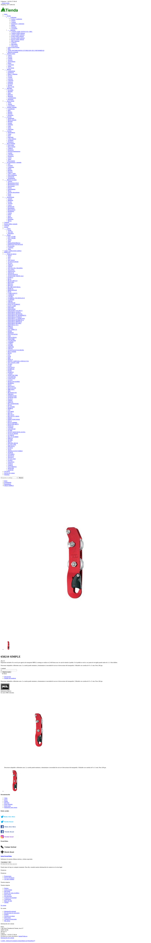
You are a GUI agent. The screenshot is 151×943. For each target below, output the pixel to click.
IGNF (9, 356)
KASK (10, 366)
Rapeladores (11, 208)
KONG (10, 370)
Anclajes (10, 60)
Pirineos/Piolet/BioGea (14, 243)
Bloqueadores (11, 209)
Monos (10, 221)
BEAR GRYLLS (12, 280)
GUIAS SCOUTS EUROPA (16, 350)
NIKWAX (10, 394)
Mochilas (8, 88)
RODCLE (10, 425)
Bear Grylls (11, 87)
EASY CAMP (12, 306)
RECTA (10, 413)
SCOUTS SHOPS (13, 433)
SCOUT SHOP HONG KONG (16, 432)
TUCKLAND (12, 459)
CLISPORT (11, 299)
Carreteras (10, 247)
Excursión (10, 90)
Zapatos (10, 123)
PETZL (10, 405)
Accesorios (14, 28)
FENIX (10, 331)
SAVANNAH (11, 429)
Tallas (5, 798)
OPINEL (10, 400)
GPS (9, 164)
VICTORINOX (12, 466)
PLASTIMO (11, 407)
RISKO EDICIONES (14, 419)
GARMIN (10, 342)
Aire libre (10, 232)
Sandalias (10, 124)
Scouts (7, 16)
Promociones (7, 876)
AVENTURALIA (13, 274)
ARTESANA (11, 271)
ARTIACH (11, 273)
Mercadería (14, 44)
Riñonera (10, 94)
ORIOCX (10, 402)
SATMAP (10, 427)
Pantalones (11, 150)
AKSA (10, 255)
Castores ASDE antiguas (18, 33)
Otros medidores (12, 175)
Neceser (10, 85)
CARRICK (11, 295)
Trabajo (13, 20)
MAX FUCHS (12, 388)
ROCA (10, 421)
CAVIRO (10, 296)
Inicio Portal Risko (6, 856)
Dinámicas (11, 142)
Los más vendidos (9, 879)
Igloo (9, 110)
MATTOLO (11, 386)
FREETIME (11, 339)
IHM (9, 358)
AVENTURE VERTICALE (16, 276)
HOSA (10, 353)
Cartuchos (10, 80)
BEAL (9, 279)
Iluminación (11, 206)
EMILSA (10, 326)
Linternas (10, 82)
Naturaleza (11, 233)
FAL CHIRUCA (12, 329)
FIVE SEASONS (13, 334)
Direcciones (7, 917)
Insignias (11, 30)
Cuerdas (10, 58)
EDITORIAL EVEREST (15, 317)
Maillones (10, 200)
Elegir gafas (7, 806)
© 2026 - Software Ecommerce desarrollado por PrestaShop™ (18, 941)
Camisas (13, 22)
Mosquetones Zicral (13, 183)
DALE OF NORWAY (14, 304)
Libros (7, 228)
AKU (9, 257)
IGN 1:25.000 (11, 236)
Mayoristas (7, 891)
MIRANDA (11, 389)
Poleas (9, 63)
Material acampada (13, 52)
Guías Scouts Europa (13, 47)
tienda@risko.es (23, 936)
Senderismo (11, 118)
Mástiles (10, 112)
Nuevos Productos (9, 877)
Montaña (10, 91)
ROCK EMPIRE (12, 422)
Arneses (10, 57)
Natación (6, 225)
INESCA (10, 359)
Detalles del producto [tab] (10, 678)
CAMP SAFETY (12, 293)
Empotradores (11, 189)
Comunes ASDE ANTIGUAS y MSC (21, 31)
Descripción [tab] (7, 676)
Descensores (11, 186)
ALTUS (10, 263)
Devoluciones (8, 896)
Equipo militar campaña (10, 224)
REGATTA (11, 414)
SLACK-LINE (12, 444)
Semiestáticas (11, 132)
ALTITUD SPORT (13, 262)
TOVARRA (11, 454)
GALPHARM (12, 340)
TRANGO (11, 457)
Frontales (10, 165)
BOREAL (10, 288)
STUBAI (10, 448)
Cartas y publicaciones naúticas (12, 250)
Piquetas (10, 113)
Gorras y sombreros (16, 19)
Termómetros (11, 178)
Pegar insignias (8, 804)
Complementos (12, 98)
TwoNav (10, 460)
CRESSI (10, 301)
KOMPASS (11, 369)
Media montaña (12, 120)
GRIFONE (11, 347)
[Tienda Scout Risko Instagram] (10, 838)
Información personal (10, 911)
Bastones (10, 172)
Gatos (9, 126)
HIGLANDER (12, 351)
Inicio (5, 14)
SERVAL (10, 438)
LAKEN (10, 373)
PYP (9, 410)
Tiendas (6, 902)
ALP (9, 258)
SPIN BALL (11, 446)
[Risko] (10, 828)
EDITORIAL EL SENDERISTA (17, 315)
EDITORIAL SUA (13, 325)
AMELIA (10, 265)
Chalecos (10, 148)
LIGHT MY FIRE (13, 375)
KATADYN (11, 367)
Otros (9, 93)
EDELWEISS (11, 309)
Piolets (9, 168)
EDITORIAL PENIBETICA (16, 320)
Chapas (10, 213)
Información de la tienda (7, 938)
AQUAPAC (11, 269)
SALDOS (7, 471)
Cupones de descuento (10, 919)
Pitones (10, 187)
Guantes (10, 153)
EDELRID (11, 307)
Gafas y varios (12, 173)
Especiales (10, 129)
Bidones (10, 217)
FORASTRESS (12, 337)
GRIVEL (10, 348)
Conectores (11, 64)
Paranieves (11, 156)
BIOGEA (10, 284)
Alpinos (10, 104)
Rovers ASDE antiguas (17, 39)
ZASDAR (10, 470)
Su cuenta (3, 905)
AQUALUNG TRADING (15, 268)
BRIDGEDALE (12, 290)
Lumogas (10, 79)
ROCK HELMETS (13, 424)
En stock (3, 692)
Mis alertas (7, 921)
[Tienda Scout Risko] (10, 833)
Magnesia (10, 96)
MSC (9, 49)
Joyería (6, 227)
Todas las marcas (10, 254)
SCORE (10, 430)
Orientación (11, 176)
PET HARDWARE (13, 403)
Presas (9, 194)
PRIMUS (10, 408)
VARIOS (10, 465)
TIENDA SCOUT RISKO (15, 451)
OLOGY (10, 399)
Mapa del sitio (8, 901)
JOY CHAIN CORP (13, 362)
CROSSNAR (11, 303)
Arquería (6, 222)
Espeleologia (9, 197)
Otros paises (14, 46)
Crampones (11, 167)
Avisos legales (8, 890)
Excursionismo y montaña (12, 162)
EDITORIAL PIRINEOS (15, 321)
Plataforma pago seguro (10, 807)
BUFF (9, 291)
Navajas (10, 75)
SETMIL (10, 440)
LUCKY (10, 380)
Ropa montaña (9, 143)
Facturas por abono (9, 916)
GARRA (10, 343)
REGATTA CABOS (13, 416)
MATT (10, 384)
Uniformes (12, 17)
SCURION (11, 435)
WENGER (11, 468)
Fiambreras (11, 72)
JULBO (10, 364)
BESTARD (11, 282)
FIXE (9, 336)
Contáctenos (7, 899)
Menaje (7, 69)
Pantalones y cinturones (17, 23)
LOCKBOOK (12, 377)
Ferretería (10, 83)
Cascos (10, 55)
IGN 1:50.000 (11, 238)
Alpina (9, 239)
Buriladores (11, 211)
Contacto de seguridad (10, 897)
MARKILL (11, 383)
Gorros (10, 157)
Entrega (6, 888)
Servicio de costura (9, 473)
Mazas (9, 191)
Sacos (5, 799)
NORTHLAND (12, 397)
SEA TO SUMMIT (13, 437)
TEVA (9, 449)
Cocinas (10, 77)
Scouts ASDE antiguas (17, 36)
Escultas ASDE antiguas (18, 38)
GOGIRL (10, 345)
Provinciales (11, 246)
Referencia (4, 691)
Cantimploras (11, 71)
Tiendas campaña (10, 107)
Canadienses (11, 109)
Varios (9, 66)
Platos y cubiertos (12, 74)
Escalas (10, 202)
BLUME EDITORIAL (14, 287)
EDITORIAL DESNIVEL (15, 314)
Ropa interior (11, 161)
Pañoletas (13, 27)
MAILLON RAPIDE (14, 381)
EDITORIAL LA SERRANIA (16, 318)
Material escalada (10, 180)
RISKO (10, 418)
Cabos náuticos (12, 139)
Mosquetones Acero (13, 184)
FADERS (10, 328)
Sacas (9, 216)
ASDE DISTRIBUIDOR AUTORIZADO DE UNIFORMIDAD (26, 50)
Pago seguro (7, 894)
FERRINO (11, 332)
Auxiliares (10, 140)
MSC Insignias (15, 41)
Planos (7, 235)
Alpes (9, 249)
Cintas (9, 134)
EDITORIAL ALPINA (14, 312)
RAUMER (11, 411)
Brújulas (10, 170)
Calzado (8, 116)
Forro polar (11, 145)
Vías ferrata (11, 68)
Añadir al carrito (6, 672)
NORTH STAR (12, 396)
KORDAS (11, 372)
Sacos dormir (9, 101)
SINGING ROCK (13, 443)
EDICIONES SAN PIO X (15, 310)
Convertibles (11, 105)
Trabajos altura (9, 53)
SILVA (10, 441)
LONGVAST (11, 378)
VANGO (10, 463)
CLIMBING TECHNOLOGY (16, 298)
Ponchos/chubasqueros (14, 151)
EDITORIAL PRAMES (14, 323)
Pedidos (6, 914)
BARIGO (10, 277)
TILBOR (10, 452)
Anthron (10, 266)
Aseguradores (11, 61)
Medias (13, 25)
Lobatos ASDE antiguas (18, 34)
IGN (9, 355)
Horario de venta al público (11, 893)
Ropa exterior (11, 146)
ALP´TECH (11, 260)
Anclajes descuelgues (13, 192)
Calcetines (10, 154)
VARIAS (13, 42)
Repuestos (10, 99)
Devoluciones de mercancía (11, 913)
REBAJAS (7, 252)
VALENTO (11, 462)
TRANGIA (11, 455)
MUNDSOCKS (12, 392)
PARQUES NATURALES (15, 244)
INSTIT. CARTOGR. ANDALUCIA (18, 361)
